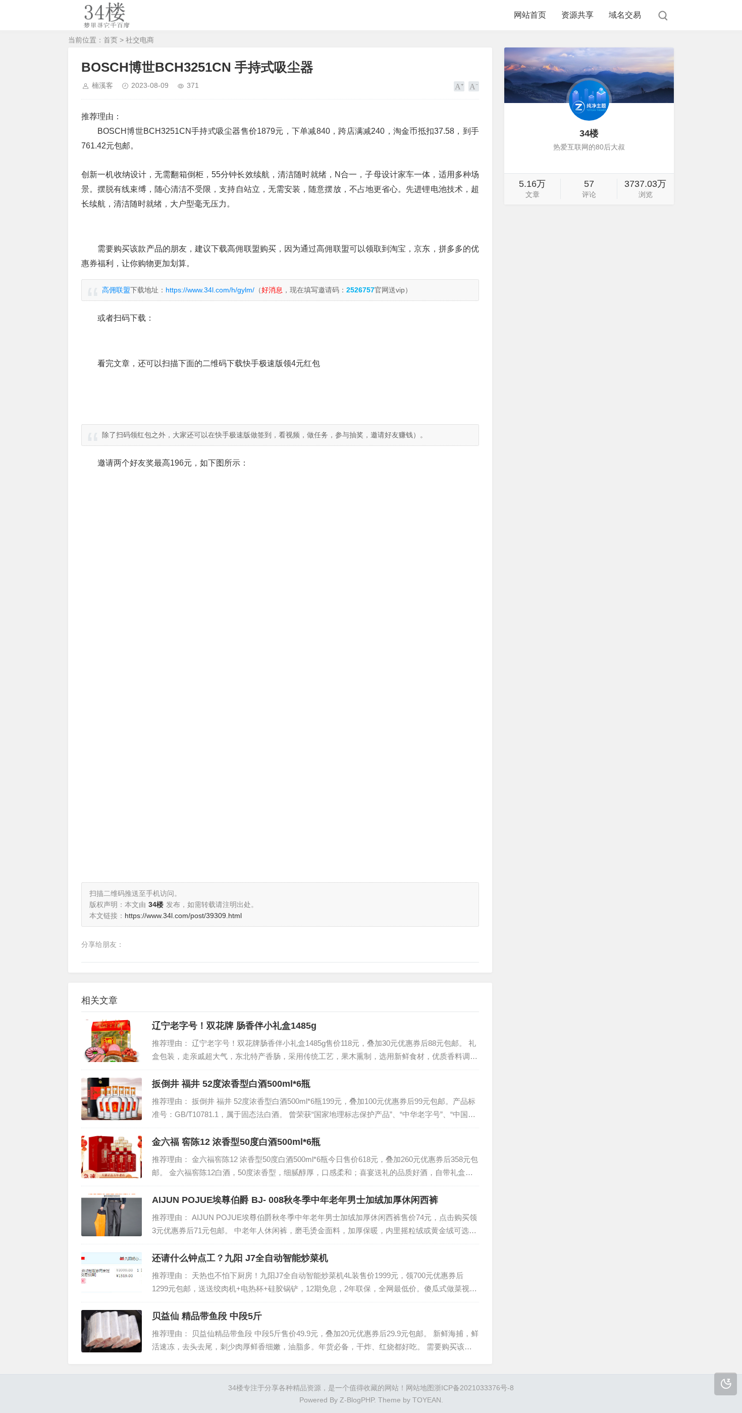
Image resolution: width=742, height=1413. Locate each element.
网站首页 (530, 15)
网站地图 (420, 1388)
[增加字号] (459, 86)
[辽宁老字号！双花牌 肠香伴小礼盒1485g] (111, 1041)
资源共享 (577, 15)
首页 (110, 40)
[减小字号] (473, 86)
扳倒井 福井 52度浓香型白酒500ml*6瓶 (231, 1084)
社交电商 (140, 40)
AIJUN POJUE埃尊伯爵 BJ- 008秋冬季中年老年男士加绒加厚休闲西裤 (295, 1200)
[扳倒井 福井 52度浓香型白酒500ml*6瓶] (111, 1099)
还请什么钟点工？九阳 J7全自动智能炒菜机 (240, 1258)
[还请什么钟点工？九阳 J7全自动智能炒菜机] (111, 1273)
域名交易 (625, 15)
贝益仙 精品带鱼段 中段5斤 (207, 1316)
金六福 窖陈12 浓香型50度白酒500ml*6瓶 (236, 1142)
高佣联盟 (116, 290)
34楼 (235, 1388)
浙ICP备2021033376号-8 (474, 1388)
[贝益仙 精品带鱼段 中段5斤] (111, 1331)
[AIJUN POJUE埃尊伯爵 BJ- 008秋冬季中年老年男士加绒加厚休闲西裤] (111, 1215)
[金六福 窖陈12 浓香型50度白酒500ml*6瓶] (111, 1157)
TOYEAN (426, 1400)
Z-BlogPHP (357, 1400)
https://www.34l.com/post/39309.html (183, 916)
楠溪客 (102, 85)
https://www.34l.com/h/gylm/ (210, 290)
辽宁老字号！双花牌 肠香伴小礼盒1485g (234, 1026)
